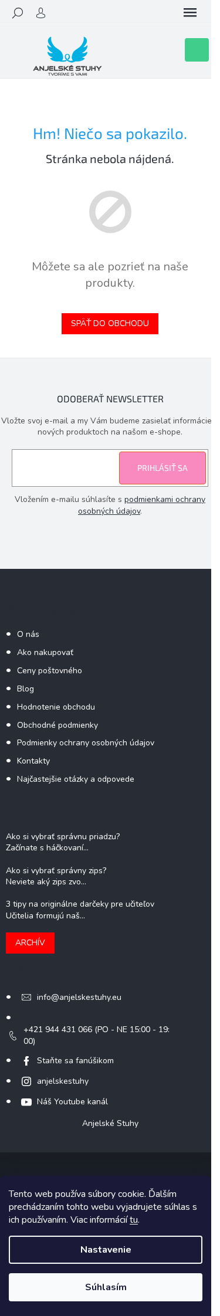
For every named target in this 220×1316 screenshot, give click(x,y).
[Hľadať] (17, 13)
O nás (28, 634)
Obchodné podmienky (57, 725)
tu (134, 1219)
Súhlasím (106, 1287)
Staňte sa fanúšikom (75, 1060)
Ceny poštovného (49, 670)
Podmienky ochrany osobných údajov (85, 742)
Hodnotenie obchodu (56, 707)
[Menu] (190, 13)
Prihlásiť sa (162, 468)
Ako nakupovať (45, 652)
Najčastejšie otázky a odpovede (75, 779)
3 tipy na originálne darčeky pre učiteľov (80, 904)
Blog (25, 688)
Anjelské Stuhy (110, 1123)
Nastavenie (105, 1249)
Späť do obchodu (110, 323)
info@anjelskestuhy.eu (79, 997)
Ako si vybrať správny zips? (56, 870)
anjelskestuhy (63, 1081)
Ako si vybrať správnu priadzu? (63, 836)
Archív (30, 942)
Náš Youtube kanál (72, 1101)
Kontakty (33, 760)
